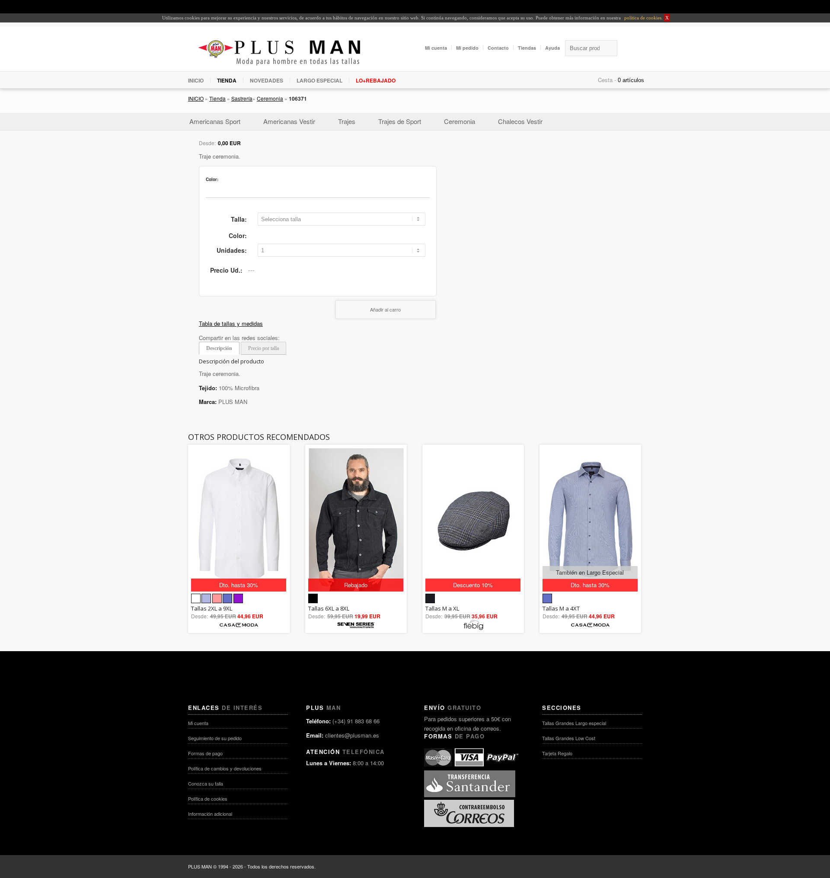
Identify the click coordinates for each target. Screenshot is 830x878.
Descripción (219, 348)
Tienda (217, 98)
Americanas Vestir (289, 121)
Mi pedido (467, 48)
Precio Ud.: (226, 270)
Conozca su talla (205, 783)
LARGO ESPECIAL (319, 80)
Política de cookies (207, 798)
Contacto (498, 48)
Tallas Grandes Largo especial (574, 722)
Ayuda (552, 48)
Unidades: (232, 250)
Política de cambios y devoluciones (225, 768)
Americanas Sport (214, 121)
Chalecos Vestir (520, 121)
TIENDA (226, 80)
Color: (238, 235)
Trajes (346, 121)
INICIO (196, 80)
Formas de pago (205, 753)
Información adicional (210, 813)
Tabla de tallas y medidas (231, 323)
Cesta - (607, 80)
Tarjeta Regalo (557, 753)
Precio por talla (263, 348)
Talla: (239, 219)
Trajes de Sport (399, 121)
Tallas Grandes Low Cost (568, 738)
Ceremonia (270, 98)
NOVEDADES (266, 80)
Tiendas (527, 48)
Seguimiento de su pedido (215, 738)
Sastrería (241, 98)
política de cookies (642, 17)
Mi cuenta (436, 48)
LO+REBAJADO (376, 80)
